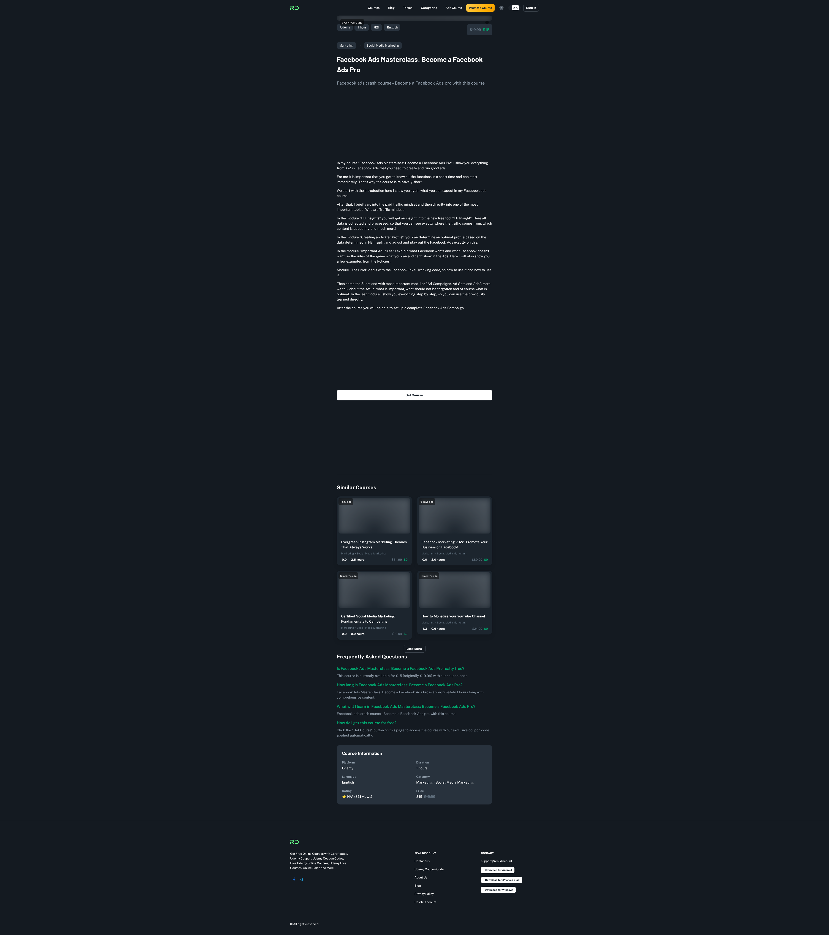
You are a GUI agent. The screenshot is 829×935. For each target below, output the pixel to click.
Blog (391, 7)
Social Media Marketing (383, 45)
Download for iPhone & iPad (502, 879)
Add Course (454, 7)
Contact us (422, 861)
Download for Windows (499, 889)
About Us (420, 877)
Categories (429, 7)
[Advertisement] (414, 121)
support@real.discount (496, 861)
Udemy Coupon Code (429, 869)
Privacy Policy (424, 894)
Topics (407, 7)
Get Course (414, 395)
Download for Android (498, 870)
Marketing (346, 45)
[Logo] (294, 7)
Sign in (531, 7)
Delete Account (425, 902)
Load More (414, 648)
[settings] (501, 7)
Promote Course (480, 7)
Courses (374, 7)
